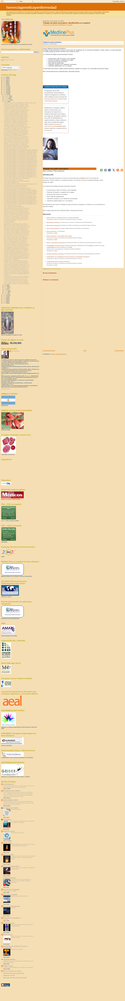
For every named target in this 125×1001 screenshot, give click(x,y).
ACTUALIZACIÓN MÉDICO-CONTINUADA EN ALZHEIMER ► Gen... (20, 202)
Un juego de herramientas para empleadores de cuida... (17, 213)
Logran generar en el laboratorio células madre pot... (16, 268)
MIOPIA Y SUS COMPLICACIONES (19, 896)
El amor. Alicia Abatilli (15, 809)
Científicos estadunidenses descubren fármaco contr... (17, 266)
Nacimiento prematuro (53, 222)
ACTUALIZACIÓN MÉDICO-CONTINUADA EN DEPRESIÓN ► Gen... (20, 176)
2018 (4, 89)
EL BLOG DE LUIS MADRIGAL (11, 889)
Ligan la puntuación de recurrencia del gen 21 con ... (16, 246)
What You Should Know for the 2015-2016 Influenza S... (17, 212)
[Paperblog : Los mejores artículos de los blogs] (6, 484)
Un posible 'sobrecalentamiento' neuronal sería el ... (16, 114)
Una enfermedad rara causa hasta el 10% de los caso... (17, 253)
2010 (4, 301)
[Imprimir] (105, 170)
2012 (4, 298)
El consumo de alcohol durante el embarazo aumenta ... (17, 110)
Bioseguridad (7, 819)
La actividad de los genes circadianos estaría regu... (16, 243)
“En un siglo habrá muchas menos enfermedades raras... (17, 127)
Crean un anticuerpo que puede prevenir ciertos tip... (16, 263)
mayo (5, 287)
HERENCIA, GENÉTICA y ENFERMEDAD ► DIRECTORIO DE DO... (20, 102)
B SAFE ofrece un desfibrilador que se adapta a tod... (16, 134)
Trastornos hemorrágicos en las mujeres (13, 179)
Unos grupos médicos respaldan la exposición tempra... (17, 231)
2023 (4, 81)
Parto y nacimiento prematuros (56, 242)
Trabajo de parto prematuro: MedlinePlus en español (57, 25)
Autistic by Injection (8, 923)
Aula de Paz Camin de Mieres (11, 866)
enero (5, 293)
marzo (6, 290)
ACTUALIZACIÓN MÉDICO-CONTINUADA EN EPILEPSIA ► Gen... (20, 174)
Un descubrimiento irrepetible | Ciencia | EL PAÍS (15, 239)
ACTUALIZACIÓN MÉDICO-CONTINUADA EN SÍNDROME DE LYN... (20, 172)
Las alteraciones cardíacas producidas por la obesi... (16, 256)
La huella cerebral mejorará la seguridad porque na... (16, 262)
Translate (14, 70)
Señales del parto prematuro (55, 254)
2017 (4, 91)
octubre (6, 98)
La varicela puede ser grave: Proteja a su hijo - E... (16, 186)
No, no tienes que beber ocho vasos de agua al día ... (16, 238)
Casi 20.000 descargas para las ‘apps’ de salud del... (16, 249)
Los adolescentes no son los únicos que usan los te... (16, 235)
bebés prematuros (50, 51)
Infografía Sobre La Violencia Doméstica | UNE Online (16, 147)
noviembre (6, 97)
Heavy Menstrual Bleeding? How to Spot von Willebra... (17, 181)
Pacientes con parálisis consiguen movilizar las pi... (16, 111)
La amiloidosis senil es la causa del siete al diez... (15, 108)
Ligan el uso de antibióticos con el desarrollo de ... (15, 242)
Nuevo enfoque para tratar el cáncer (12, 205)
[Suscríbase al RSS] (122, 170)
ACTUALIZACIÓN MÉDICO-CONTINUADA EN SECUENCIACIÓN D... (20, 164)
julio (5, 285)
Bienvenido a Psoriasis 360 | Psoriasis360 (15, 977)
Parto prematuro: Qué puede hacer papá (59, 236)
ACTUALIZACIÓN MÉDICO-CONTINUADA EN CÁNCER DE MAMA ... (20, 194)
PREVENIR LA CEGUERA (10, 894)
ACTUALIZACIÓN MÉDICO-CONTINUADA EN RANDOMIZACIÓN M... (21, 165)
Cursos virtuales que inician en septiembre (14, 206)
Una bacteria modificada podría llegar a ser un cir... (16, 252)
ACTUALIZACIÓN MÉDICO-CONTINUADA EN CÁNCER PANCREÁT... (21, 157)
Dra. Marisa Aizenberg (9, 878)
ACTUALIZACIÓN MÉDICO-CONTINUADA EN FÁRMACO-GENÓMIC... (21, 161)
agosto (6, 101)
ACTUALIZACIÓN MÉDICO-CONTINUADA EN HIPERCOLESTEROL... (21, 151)
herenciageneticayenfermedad (31, 7)
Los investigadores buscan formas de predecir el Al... (16, 131)
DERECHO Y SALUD (9, 831)
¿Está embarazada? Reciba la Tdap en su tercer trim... (17, 208)
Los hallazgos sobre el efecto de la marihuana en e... (16, 229)
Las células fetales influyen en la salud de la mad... (16, 219)
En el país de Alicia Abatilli (10, 808)
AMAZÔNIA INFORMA (9, 959)
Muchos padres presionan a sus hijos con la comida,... (17, 283)
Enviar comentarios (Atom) (58, 354)
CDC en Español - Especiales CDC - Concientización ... (17, 178)
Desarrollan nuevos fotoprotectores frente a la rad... (16, 138)
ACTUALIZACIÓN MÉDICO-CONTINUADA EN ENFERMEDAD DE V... (21, 184)
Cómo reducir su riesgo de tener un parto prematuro (63, 217)
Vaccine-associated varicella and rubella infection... (16, 185)
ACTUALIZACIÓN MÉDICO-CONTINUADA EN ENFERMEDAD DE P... (21, 159)
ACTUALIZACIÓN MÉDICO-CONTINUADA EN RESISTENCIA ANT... (20, 199)
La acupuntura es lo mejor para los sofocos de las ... (16, 277)
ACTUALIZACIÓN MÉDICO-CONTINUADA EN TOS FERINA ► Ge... (20, 158)
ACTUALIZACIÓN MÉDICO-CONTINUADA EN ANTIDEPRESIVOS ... (20, 198)
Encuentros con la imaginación (11, 918)
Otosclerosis (7, 275)
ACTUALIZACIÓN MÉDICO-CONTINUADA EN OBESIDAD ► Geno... (20, 168)
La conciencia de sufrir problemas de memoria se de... (17, 232)
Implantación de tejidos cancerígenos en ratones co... (16, 250)
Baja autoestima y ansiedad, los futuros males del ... (16, 223)
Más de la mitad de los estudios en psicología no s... (16, 241)
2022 (4, 83)
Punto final (5, 919)
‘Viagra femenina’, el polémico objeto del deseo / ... (16, 122)
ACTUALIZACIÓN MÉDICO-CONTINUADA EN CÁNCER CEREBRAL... (21, 191)
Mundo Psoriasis (8, 934)
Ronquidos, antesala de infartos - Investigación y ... (16, 144)
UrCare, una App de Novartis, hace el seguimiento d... (16, 137)
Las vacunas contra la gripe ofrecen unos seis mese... (17, 233)
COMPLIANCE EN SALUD (17, 832)
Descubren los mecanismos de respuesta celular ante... (17, 245)
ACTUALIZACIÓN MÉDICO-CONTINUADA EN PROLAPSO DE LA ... (20, 171)
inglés (56, 233)
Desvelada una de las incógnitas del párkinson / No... (16, 269)
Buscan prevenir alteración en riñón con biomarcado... (16, 145)
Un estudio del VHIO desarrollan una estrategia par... (16, 258)
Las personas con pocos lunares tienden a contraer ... (17, 218)
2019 (4, 88)
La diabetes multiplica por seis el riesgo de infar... (15, 118)
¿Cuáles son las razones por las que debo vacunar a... (17, 209)
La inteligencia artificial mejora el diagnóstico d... (15, 125)
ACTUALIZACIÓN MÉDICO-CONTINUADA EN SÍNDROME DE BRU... (21, 152)
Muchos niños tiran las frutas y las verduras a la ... (16, 236)
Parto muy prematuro (53, 228)
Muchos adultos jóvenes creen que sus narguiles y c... (17, 282)
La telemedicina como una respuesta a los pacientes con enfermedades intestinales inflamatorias (21, 881)
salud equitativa (15, 351)
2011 (4, 299)
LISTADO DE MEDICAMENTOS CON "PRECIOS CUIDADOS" (18, 967)
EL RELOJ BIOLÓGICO (9, 221)
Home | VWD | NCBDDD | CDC (11, 182)
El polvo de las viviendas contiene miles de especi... (16, 228)
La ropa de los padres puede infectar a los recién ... (16, 279)
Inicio (84, 350)
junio (5, 286)
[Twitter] (114, 170)
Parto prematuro (52, 231)
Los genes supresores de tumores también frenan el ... (17, 255)
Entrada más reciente (49, 350)
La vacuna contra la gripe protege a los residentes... (16, 280)
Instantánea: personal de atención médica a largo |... (16, 211)
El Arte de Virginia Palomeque (11, 906)
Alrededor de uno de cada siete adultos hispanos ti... (16, 260)
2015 (4, 94)
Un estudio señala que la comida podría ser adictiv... (16, 115)
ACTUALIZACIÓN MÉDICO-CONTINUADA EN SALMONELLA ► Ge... (21, 162)
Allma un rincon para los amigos (12, 971)
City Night (13, 907)
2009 (4, 303)
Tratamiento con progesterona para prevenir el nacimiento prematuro (68, 256)
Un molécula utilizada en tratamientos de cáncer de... (16, 107)
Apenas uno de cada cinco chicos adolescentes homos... (17, 226)
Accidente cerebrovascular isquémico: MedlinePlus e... (17, 270)
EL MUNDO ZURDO (9, 222)
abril (5, 289)
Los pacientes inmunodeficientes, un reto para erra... (16, 216)
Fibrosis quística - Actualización (11, 259)
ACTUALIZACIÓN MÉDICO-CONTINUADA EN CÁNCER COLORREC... (21, 149)
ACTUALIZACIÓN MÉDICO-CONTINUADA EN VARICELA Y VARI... (20, 189)
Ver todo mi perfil (5, 389)
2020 (4, 86)
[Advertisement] (57, 336)
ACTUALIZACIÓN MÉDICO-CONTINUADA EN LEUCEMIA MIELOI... (20, 204)
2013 (4, 296)
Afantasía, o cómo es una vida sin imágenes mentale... (17, 142)
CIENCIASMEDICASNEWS (10, 800)
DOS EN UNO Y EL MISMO (10, 891)
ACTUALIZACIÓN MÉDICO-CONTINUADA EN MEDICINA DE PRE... (20, 175)
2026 (4, 77)
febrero (6, 292)
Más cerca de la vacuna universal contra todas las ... (16, 225)
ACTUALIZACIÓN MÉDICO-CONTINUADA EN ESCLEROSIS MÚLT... (20, 155)
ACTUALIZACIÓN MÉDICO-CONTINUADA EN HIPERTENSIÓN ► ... (20, 169)
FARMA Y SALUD (8, 966)
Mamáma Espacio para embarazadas (13, 973)
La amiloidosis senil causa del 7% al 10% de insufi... (16, 120)
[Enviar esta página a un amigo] (101, 170)
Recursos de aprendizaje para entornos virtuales (15, 148)
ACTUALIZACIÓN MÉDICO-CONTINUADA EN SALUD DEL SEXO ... (20, 154)
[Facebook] (109, 170)
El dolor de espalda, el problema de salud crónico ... (16, 112)
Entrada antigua (119, 350)
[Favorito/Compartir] (118, 170)
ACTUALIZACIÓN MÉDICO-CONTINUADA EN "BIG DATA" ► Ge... (20, 195)
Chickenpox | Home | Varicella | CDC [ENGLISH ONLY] (17, 188)
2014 (4, 295)
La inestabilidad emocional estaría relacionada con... (16, 248)
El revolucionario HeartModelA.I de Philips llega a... (16, 130)
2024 (4, 80)
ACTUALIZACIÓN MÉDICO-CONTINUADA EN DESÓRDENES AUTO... (21, 201)
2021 (4, 85)
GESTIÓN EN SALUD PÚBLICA (11, 790)
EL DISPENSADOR (8, 784)
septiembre (7, 100)
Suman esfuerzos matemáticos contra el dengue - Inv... (17, 265)
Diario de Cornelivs (8, 854)
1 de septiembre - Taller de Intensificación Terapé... (16, 117)
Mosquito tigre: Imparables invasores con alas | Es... (16, 128)
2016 (4, 92)
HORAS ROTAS (7, 843)
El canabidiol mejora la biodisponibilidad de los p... (15, 135)
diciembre (6, 95)
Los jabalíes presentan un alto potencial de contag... (16, 124)
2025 (4, 78)
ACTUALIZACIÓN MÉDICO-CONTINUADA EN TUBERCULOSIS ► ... (20, 166)
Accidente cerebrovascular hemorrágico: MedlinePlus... (17, 272)
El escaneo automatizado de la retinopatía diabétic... (16, 132)
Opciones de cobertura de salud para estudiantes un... (17, 273)
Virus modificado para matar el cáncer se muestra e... (16, 141)
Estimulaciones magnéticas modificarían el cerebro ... (16, 121)
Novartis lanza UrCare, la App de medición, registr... (16, 104)
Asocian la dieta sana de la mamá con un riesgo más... (17, 276)
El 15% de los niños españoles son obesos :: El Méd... (16, 105)
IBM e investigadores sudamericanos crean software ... (17, 139)
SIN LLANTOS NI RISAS (17, 949)
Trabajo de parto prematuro (52, 42)
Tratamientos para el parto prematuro (58, 261)
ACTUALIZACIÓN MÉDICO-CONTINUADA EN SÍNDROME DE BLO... (20, 192)
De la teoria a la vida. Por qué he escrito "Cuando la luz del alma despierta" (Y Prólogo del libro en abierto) (23, 857)
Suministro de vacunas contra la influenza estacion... (16, 215)
